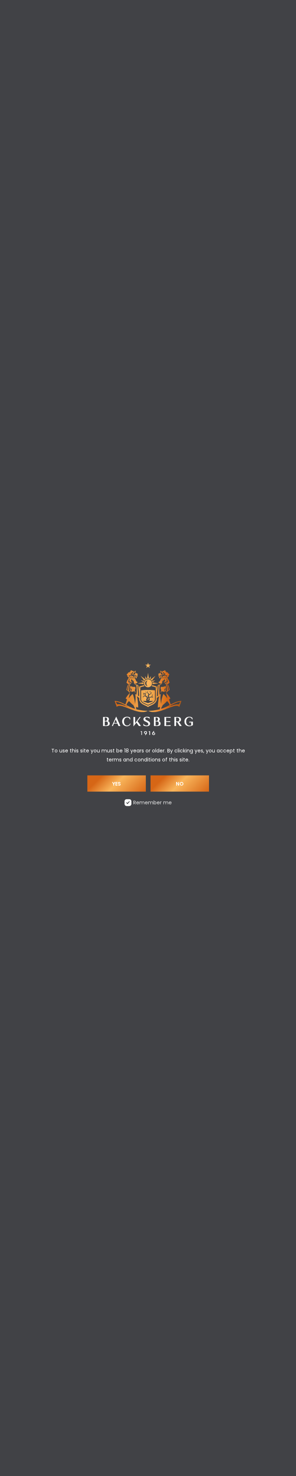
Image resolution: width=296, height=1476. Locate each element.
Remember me (152, 802)
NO (180, 783)
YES (116, 783)
